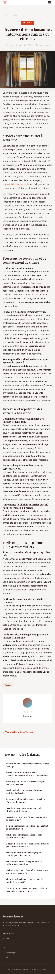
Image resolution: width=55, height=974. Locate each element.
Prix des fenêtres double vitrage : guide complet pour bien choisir (24, 854)
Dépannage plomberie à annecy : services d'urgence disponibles (25, 800)
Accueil (6, 15)
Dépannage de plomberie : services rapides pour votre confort (26, 783)
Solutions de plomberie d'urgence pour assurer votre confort (24, 836)
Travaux (15, 15)
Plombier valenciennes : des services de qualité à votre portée (24, 880)
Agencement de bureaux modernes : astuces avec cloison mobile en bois (26, 889)
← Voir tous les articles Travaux (18, 732)
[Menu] (49, 2)
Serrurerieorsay (13, 916)
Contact (6, 957)
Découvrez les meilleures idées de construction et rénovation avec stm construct (27, 774)
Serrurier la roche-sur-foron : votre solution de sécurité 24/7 (26, 818)
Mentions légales (10, 953)
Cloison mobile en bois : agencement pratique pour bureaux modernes (27, 845)
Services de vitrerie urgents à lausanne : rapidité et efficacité (25, 791)
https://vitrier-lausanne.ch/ (16, 184)
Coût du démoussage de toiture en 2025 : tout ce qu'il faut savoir (27, 827)
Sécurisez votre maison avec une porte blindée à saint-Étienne (24, 809)
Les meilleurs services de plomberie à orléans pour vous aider (24, 863)
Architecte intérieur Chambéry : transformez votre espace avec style (27, 871)
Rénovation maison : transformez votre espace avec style (27, 765)
